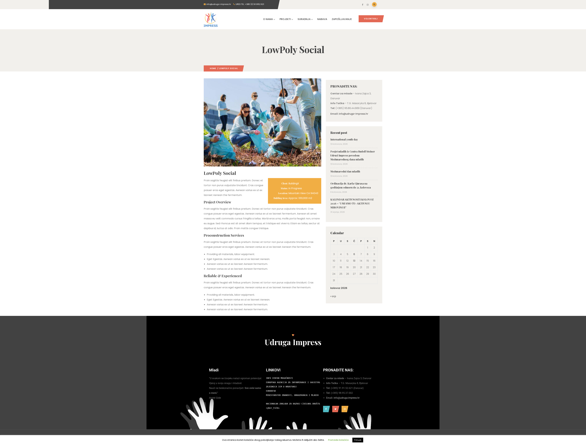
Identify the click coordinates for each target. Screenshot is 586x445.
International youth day (344, 139)
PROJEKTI (285, 19)
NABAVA (322, 19)
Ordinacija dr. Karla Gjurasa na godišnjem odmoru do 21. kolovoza (350, 185)
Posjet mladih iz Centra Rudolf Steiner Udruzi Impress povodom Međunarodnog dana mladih (352, 155)
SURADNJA (304, 19)
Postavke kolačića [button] (338, 439)
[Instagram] (344, 409)
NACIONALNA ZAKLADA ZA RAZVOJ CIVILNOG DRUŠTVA (293, 403)
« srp (333, 296)
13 (354, 261)
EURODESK (271, 391)
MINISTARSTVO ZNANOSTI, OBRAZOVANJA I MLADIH (292, 395)
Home (213, 68)
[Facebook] (325, 409)
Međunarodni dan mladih (345, 171)
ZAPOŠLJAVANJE (342, 19)
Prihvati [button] (357, 440)
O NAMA (268, 19)
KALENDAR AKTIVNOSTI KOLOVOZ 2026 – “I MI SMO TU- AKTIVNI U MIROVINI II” (352, 203)
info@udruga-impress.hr (353, 114)
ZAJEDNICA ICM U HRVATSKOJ (281, 386)
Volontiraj (371, 18)
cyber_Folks (272, 408)
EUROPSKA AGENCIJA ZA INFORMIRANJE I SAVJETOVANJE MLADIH (299, 382)
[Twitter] (335, 409)
